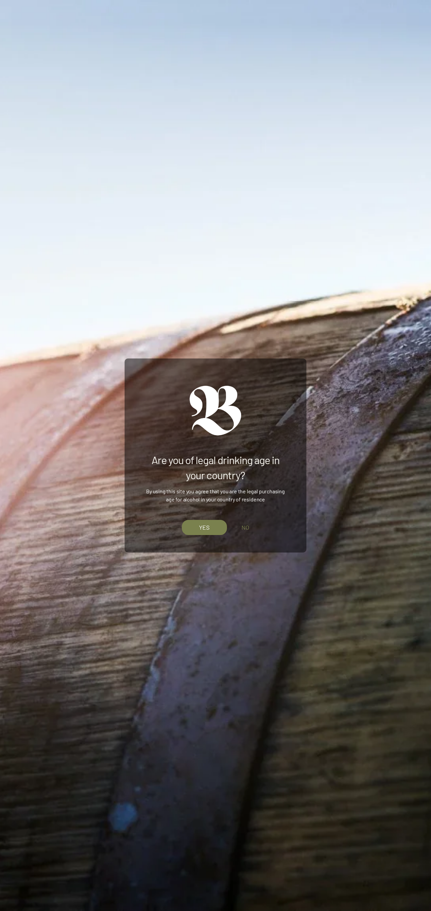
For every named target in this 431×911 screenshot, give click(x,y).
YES (204, 527)
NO (245, 527)
